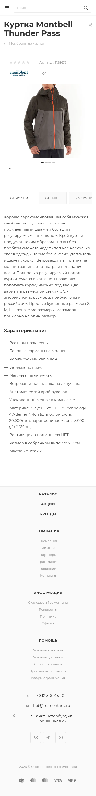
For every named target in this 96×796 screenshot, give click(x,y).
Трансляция (48, 562)
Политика (48, 616)
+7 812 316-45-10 (49, 696)
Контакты (48, 575)
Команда (48, 548)
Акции (48, 504)
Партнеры (48, 555)
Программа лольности (48, 671)
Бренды (48, 514)
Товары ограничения (48, 678)
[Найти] (85, 8)
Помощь (48, 640)
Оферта (48, 623)
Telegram (48, 737)
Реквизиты (48, 609)
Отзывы (53, 198)
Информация (48, 593)
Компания (47, 531)
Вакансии (48, 569)
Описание (20, 198)
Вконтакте (35, 737)
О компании (48, 541)
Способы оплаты (48, 664)
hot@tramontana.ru (51, 705)
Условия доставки (48, 657)
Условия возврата (48, 650)
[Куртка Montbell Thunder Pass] (48, 121)
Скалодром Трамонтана (48, 602)
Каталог (48, 494)
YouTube (60, 737)
